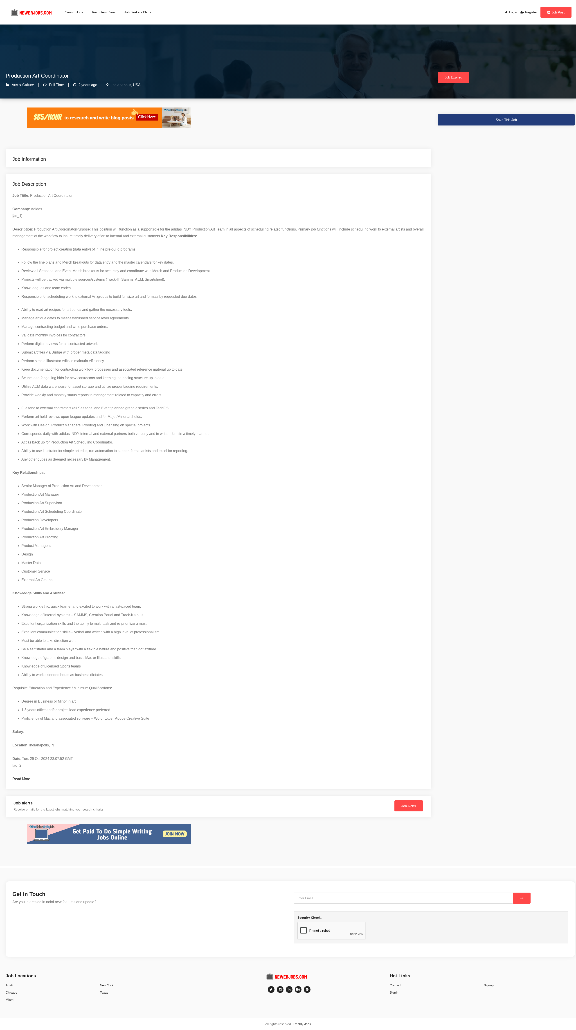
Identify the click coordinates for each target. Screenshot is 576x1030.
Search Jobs (74, 12)
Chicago (11, 992)
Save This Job (506, 120)
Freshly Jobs (302, 1024)
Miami (10, 999)
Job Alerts (408, 806)
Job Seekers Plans (137, 12)
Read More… (23, 779)
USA (136, 85)
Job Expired (453, 77)
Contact (395, 985)
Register (531, 12)
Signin (394, 992)
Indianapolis (121, 85)
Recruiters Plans (103, 12)
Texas (104, 992)
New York (106, 985)
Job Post (558, 12)
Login (513, 12)
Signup (489, 985)
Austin (10, 985)
